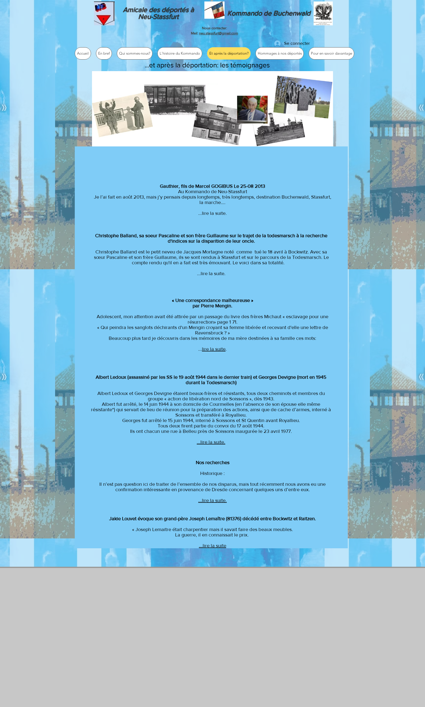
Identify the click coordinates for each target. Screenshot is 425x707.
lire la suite (214, 349)
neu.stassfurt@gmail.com (218, 33)
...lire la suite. (212, 213)
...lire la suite (212, 545)
